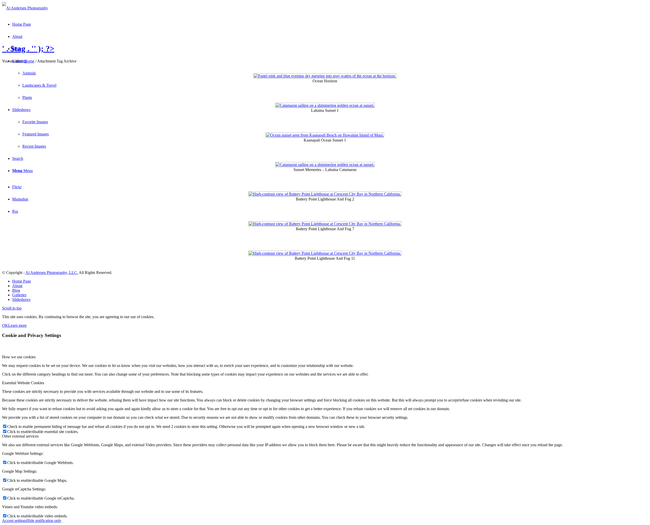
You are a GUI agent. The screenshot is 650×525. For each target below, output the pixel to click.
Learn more (17, 325)
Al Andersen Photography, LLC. (51, 272)
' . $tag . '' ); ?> (28, 48)
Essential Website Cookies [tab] (23, 383)
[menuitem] (330, 281)
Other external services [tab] (20, 436)
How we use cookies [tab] (19, 357)
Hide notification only (43, 520)
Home (29, 61)
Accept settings (14, 520)
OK (5, 325)
